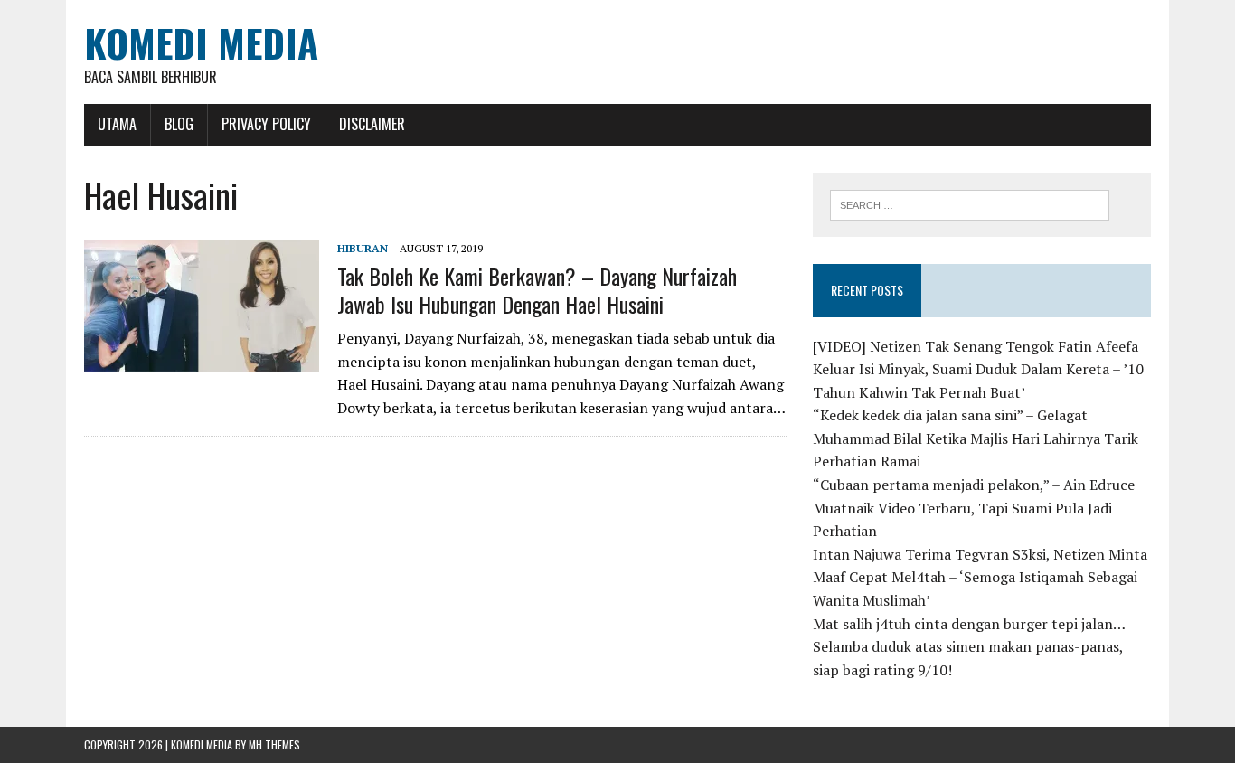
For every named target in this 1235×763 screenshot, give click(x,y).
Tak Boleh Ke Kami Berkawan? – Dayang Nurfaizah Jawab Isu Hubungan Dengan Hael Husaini (537, 289)
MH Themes (274, 744)
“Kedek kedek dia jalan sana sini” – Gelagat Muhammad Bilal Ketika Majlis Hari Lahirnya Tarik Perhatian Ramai (975, 438)
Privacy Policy (266, 124)
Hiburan (362, 248)
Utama (117, 124)
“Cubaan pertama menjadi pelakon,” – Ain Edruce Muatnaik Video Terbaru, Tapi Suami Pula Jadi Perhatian (974, 508)
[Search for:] (969, 203)
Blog (179, 124)
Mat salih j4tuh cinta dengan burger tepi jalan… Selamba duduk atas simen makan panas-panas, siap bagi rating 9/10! (969, 647)
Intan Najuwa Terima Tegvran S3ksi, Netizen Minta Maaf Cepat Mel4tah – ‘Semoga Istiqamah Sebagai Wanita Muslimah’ (980, 577)
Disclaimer (372, 124)
